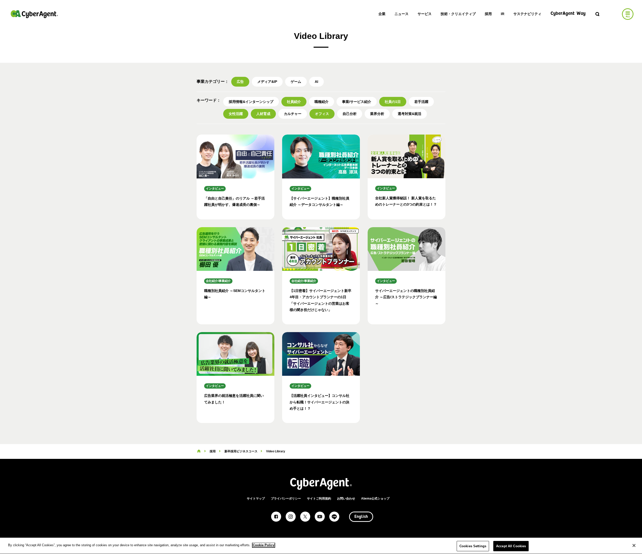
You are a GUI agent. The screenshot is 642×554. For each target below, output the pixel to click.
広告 (240, 82)
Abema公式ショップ (375, 498)
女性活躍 (236, 114)
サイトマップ (256, 498)
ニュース (401, 14)
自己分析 (350, 114)
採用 (488, 14)
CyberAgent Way (568, 13)
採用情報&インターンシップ (251, 102)
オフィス (322, 114)
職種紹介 (321, 102)
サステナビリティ (527, 14)
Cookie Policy (263, 545)
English (361, 517)
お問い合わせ (346, 498)
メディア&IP (267, 82)
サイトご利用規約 (319, 498)
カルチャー (292, 114)
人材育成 (263, 114)
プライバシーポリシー (286, 498)
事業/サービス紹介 (356, 102)
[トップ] (199, 451)
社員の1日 (393, 102)
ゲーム (296, 82)
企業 (381, 14)
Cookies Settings (472, 546)
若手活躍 (421, 102)
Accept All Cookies (511, 546)
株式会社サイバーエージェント (34, 14)
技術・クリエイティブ (458, 14)
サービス (425, 14)
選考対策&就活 (409, 114)
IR (502, 14)
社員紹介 (294, 102)
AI (316, 82)
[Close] (633, 545)
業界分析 (377, 114)
